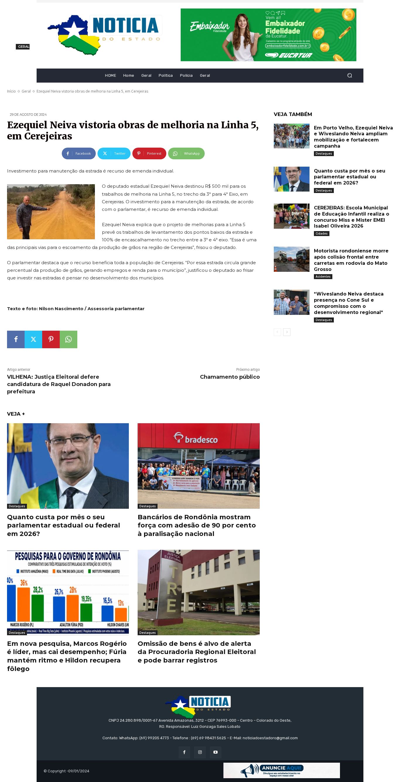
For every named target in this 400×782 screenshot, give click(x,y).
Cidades (322, 233)
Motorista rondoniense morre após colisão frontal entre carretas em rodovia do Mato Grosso (351, 260)
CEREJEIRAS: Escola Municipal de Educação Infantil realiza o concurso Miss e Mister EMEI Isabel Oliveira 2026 (351, 217)
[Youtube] (215, 752)
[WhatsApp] (68, 339)
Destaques (17, 506)
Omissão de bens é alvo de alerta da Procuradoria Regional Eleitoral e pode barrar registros (197, 652)
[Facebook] (16, 339)
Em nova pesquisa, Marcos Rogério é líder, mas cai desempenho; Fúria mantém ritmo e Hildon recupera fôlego (67, 656)
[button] (349, 75)
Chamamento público (230, 377)
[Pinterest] (51, 339)
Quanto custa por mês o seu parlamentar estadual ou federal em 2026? (63, 525)
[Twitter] (33, 339)
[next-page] (286, 332)
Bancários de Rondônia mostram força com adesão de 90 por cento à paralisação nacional (197, 525)
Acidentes (323, 276)
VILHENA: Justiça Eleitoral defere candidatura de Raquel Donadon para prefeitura (59, 384)
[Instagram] (200, 752)
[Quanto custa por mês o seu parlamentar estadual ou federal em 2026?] (68, 465)
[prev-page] (277, 332)
